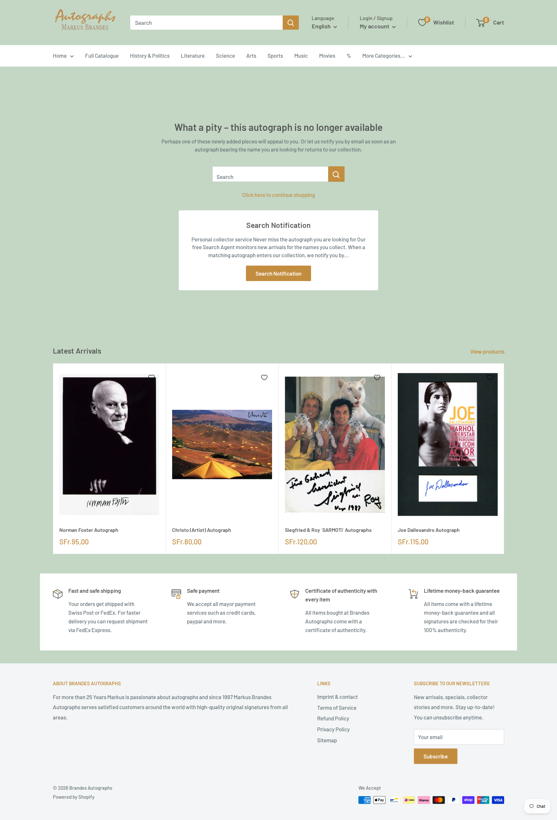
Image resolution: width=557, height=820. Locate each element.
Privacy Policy (333, 729)
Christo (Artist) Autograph (201, 530)
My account (375, 26)
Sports (275, 55)
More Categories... (383, 55)
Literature (193, 55)
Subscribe (436, 756)
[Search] (291, 22)
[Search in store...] (336, 174)
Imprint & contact (337, 696)
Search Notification (278, 273)
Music (301, 55)
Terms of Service (337, 707)
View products (487, 351)
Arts (251, 55)
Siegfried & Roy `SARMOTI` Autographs (328, 530)
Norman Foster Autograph (88, 530)
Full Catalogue (102, 55)
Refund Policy (333, 718)
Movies (327, 55)
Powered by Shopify (73, 797)
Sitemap (327, 740)
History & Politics (150, 55)
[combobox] (206, 22)
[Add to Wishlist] (151, 377)
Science (225, 55)
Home (60, 55)
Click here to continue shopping (278, 194)
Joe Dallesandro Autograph (429, 530)
